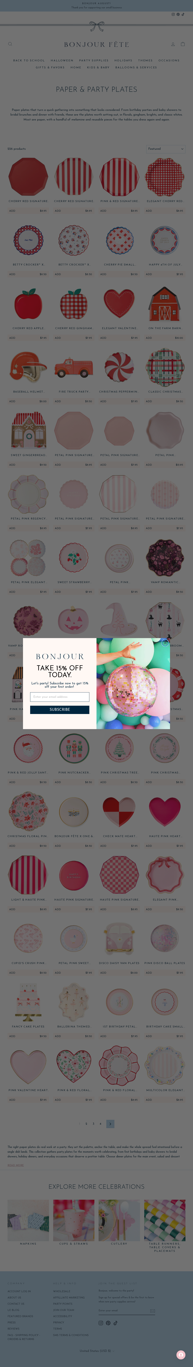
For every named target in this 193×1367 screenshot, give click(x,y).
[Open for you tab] (180, 1354)
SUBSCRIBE (60, 710)
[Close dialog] (165, 643)
